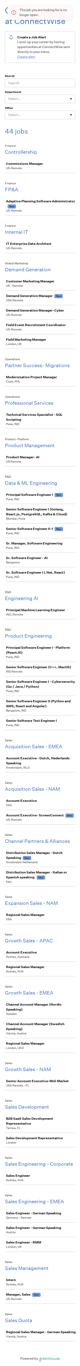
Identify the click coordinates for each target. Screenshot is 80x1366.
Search (10, 76)
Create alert (26, 57)
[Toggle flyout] (71, 98)
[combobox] (8, 99)
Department (13, 92)
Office (9, 108)
